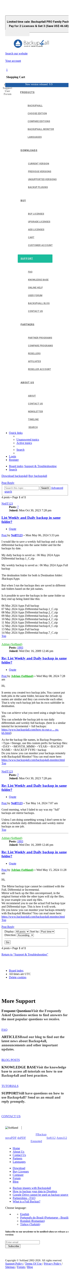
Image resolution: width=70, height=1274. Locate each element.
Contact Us (19, 1155)
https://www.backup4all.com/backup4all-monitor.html (33, 760)
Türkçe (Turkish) (30, 1224)
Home (16, 1148)
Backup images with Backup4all (32, 1188)
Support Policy (14, 1263)
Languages (19, 1161)
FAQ (4, 1029)
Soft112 (51, 1137)
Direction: (10, 935)
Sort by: (35, 931)
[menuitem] (27, 439)
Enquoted (36, 1141)
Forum (17, 1178)
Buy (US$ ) (17, 33)
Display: (9, 931)
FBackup (41, 1134)
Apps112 (61, 1137)
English (24, 1214)
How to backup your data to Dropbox (35, 1191)
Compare (18, 1174)
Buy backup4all (37, 475)
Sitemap (10, 1267)
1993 (20, 647)
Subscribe (13, 1246)
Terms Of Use (33, 1263)
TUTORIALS (9, 1086)
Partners (17, 1158)
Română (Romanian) (32, 1221)
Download (19, 1168)
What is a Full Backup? (26, 1201)
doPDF (21, 1137)
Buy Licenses (21, 1171)
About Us (18, 1151)
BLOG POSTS (10, 1059)
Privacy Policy (53, 1263)
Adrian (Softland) (11, 644)
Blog (15, 1181)
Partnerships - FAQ (24, 1198)
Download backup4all (14, 475)
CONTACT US (11, 1116)
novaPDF (11, 1137)
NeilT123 (7, 503)
